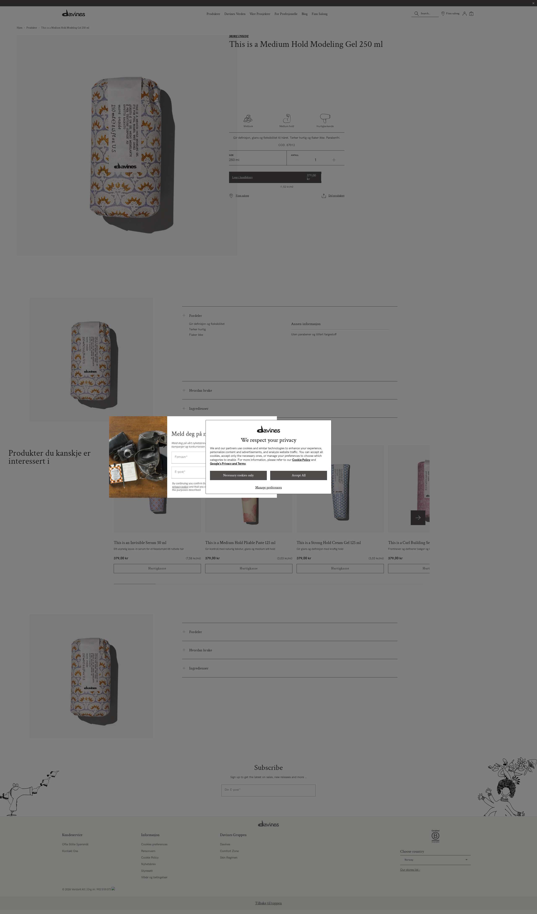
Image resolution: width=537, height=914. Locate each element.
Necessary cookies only (238, 475)
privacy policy (180, 487)
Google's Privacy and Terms (228, 463)
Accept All (299, 475)
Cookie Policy (301, 460)
